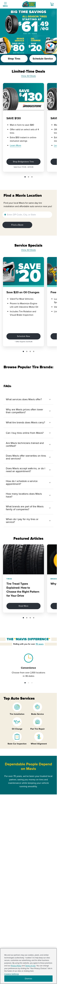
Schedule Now (23, 336)
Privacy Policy (16, 966)
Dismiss (28, 978)
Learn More (15, 145)
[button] (25, 176)
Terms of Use (30, 966)
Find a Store (17, 225)
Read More (23, 606)
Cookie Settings (11, 974)
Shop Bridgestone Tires (23, 161)
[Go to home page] (29, 4)
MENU (5, 6)
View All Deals (28, 76)
